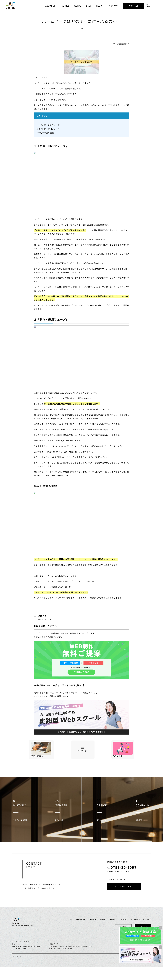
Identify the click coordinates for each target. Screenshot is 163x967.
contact (143, 926)
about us (80, 919)
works (103, 919)
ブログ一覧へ (83, 751)
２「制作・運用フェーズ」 (49, 128)
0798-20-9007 (124, 867)
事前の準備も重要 (45, 132)
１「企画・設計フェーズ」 (49, 125)
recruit (147, 919)
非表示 (44, 116)
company (123, 919)
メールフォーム (126, 886)
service (92, 919)
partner (135, 919)
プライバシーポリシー (18, 956)
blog (112, 919)
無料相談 (123, 927)
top (70, 919)
